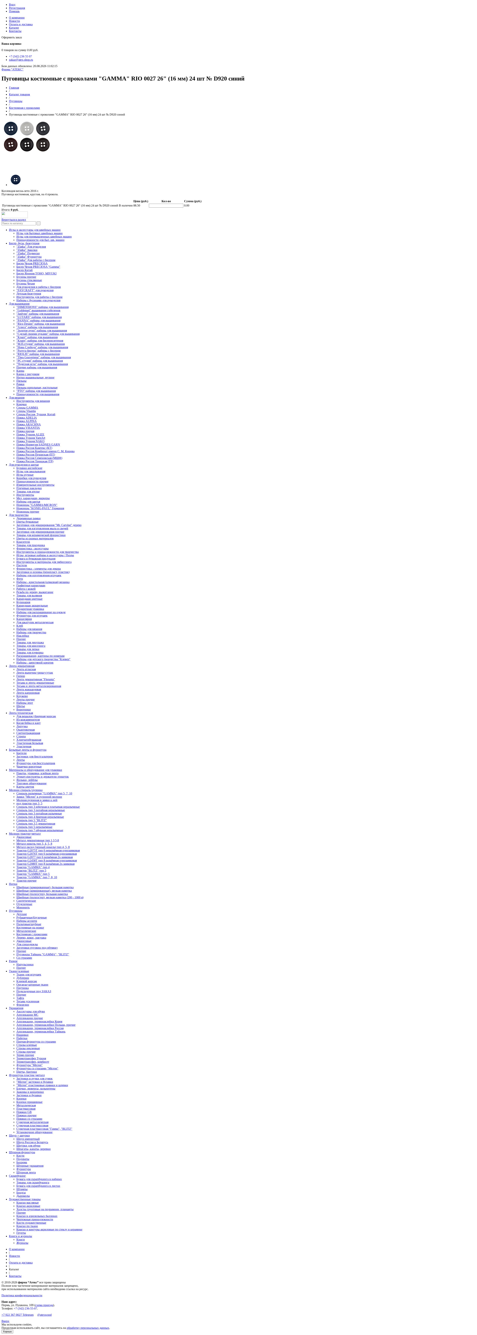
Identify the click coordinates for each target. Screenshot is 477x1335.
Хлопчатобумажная (28, 739)
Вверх (5, 1321)
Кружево (22, 696)
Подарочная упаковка (30, 608)
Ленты (20, 759)
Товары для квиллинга (30, 645)
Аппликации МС (27, 1014)
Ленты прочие (25, 699)
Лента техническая (21, 712)
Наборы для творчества (31, 632)
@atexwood (44, 1314)
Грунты (21, 1232)
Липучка (22, 726)
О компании (17, 17)
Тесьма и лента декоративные (35, 682)
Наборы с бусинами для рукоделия (38, 300)
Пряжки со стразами (29, 1118)
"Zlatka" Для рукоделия (31, 246)
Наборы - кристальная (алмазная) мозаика (43, 582)
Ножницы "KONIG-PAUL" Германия (40, 508)
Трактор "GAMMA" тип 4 (33, 867)
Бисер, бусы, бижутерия (24, 243)
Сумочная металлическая (32, 1122)
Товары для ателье (28, 491)
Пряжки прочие (26, 1115)
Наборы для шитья (28, 501)
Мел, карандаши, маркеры (33, 498)
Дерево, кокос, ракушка (31, 937)
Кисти (20, 1155)
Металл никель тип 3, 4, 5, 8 (34, 843)
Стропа (21, 736)
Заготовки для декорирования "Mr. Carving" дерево (48, 525)
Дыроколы (23, 1195)
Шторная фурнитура (22, 1152)
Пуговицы (15, 101)
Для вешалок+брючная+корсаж (36, 716)
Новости (14, 21)
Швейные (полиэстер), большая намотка (42, 894)
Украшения (16, 1008)
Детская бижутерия (28, 293)
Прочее (21, 639)
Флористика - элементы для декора (38, 568)
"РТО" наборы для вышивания (36, 390)
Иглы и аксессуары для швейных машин (35, 229)
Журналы (22, 1242)
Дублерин (22, 977)
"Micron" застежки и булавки (34, 1081)
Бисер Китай (24, 270)
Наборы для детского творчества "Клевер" (43, 659)
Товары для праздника (30, 545)
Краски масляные (27, 1202)
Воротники (23, 709)
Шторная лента (26, 1172)
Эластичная (23, 746)
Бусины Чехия (25, 283)
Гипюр (20, 676)
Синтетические (26, 900)
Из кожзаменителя (28, 719)
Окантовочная (25, 729)
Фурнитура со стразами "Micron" (37, 1068)
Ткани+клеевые (19, 971)
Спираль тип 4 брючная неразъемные (40, 816)
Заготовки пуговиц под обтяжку (37, 947)
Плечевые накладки (29, 488)
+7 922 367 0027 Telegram (17, 1314)
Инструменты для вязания (33, 401)
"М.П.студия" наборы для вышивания (40, 343)
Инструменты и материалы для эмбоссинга (44, 562)
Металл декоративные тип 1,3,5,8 (37, 840)
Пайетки (21, 1038)
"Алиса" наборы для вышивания (37, 327)
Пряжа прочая (25, 431)
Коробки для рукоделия (31, 478)
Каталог (14, 27)
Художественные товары (25, 1199)
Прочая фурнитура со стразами (36, 1041)
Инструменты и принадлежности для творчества (47, 551)
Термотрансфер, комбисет (32, 1061)
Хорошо (7, 1331)
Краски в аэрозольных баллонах (36, 1216)
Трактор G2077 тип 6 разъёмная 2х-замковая (44, 857)
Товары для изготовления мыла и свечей (42, 528)
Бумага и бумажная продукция (35, 558)
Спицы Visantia (26, 411)
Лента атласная (26, 669)
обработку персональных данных (88, 1327)
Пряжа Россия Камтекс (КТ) (34, 447)
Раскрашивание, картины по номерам (40, 655)
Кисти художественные (31, 1222)
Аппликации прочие (29, 1018)
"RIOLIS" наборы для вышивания (38, 354)
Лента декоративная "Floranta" (35, 679)
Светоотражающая (28, 733)
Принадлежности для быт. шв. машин (40, 240)
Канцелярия (24, 619)
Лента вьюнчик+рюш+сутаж (34, 672)
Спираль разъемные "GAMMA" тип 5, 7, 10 (44, 793)
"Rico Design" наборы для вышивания (40, 323)
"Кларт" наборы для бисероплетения (39, 340)
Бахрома (21, 1162)
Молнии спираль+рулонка (25, 790)
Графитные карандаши (30, 585)
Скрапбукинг (17, 1175)
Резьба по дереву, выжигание (34, 592)
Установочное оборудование (34, 1132)
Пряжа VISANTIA (28, 427)
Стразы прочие (26, 1051)
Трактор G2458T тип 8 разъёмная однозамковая (46, 860)
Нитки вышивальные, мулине (35, 377)
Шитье (20, 706)
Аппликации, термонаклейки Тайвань (40, 1031)
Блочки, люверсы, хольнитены (35, 1088)
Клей (19, 625)
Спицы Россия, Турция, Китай (35, 414)
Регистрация (17, 8)
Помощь (14, 11)
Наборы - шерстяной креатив (34, 662)
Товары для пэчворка (29, 652)
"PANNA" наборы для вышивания (38, 320)
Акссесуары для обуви (30, 1011)
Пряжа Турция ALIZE (30, 434)
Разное (13, 961)
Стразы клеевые (26, 1045)
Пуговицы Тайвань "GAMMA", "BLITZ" (42, 954)
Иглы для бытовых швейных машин (39, 233)
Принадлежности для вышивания (37, 394)
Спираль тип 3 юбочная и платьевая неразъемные (48, 806)
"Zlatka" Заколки (26, 250)
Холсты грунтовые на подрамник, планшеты (45, 1209)
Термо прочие (25, 1055)
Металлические (26, 930)
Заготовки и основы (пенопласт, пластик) (43, 572)
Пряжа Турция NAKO (30, 441)
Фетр (19, 578)
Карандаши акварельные (32, 605)
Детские (21, 914)
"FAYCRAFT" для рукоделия (34, 290)
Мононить (23, 907)
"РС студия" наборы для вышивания (39, 360)
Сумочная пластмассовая (32, 1125)
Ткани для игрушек (28, 974)
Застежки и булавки (29, 1095)
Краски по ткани (27, 1226)
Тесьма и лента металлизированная (38, 686)
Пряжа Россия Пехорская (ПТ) (35, 454)
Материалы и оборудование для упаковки (35, 769)
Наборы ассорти (26, 920)
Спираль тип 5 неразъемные (34, 827)
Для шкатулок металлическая (34, 622)
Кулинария (23, 602)
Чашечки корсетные (29, 766)
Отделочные (24, 904)
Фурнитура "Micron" (29, 1065)
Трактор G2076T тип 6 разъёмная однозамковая (46, 853)
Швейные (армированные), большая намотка (45, 887)
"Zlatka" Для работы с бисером (35, 260)
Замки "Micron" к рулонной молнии (39, 796)
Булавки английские (29, 468)
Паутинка (22, 988)
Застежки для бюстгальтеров (34, 756)
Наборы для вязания (29, 629)
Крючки (21, 404)
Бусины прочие (26, 276)
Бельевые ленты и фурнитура (27, 749)
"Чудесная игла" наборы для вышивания (42, 364)
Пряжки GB (24, 1112)
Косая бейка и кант (28, 723)
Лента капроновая (28, 692)
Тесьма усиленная (27, 1001)
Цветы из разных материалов (35, 538)
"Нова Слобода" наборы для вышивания (42, 347)
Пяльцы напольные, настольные (37, 387)
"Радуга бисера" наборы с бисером (38, 350)
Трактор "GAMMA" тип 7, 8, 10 (36, 877)
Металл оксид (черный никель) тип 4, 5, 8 (43, 847)
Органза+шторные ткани (32, 984)
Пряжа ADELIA (26, 417)
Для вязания (16, 397)
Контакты (15, 31)
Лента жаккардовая (28, 689)
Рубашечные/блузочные (31, 917)
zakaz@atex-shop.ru (21, 59)
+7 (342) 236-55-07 (25, 1308)
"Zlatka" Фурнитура (29, 256)
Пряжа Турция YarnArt (30, 437)
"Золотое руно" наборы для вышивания (41, 330)
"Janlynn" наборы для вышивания (37, 313)
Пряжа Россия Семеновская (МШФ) (39, 458)
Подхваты (22, 1159)
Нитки (13, 884)
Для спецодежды (27, 944)
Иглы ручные (25, 474)
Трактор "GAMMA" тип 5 (33, 873)
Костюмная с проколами (24, 107)
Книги (20, 1239)
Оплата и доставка (21, 24)
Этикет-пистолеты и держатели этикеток (42, 776)
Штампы (22, 1189)
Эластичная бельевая (29, 743)
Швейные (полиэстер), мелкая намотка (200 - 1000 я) (49, 897)
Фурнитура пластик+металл (27, 1075)
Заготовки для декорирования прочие (40, 531)
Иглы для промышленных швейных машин (44, 236)
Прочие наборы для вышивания (36, 367)
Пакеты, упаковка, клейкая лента (37, 773)
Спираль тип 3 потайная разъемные (39, 813)
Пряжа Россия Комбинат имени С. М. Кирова (45, 451)
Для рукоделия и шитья (24, 464)
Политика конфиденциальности (21, 1295)
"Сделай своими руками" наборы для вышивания (48, 333)
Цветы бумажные (27, 521)
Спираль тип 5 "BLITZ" (31, 820)
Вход (12, 4)
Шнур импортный (28, 1138)
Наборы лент (24, 702)
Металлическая (26, 1105)
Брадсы (21, 1192)
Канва (20, 370)
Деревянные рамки (28, 518)
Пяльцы (21, 380)
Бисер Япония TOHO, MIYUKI (36, 273)
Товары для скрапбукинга (32, 1182)
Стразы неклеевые (28, 1048)
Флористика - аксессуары (32, 548)
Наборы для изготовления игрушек (38, 575)
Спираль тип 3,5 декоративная (35, 823)
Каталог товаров (19, 94)
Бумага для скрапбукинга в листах (38, 1185)
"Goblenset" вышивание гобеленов (38, 310)
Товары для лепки (27, 649)
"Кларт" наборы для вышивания (37, 337)
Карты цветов (25, 786)
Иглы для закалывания (30, 471)
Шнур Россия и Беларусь (32, 1142)
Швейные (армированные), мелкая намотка (44, 890)
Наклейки (22, 635)
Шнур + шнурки (19, 1135)
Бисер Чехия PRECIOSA (32, 263)
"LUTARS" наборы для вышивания (39, 317)
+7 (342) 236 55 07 (20, 56)
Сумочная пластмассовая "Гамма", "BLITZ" (44, 1128)
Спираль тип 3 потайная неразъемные (40, 810)
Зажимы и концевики (30, 1091)
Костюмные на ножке (30, 927)
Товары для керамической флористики (41, 535)
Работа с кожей (26, 588)
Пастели (21, 565)
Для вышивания (19, 303)
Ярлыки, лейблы (27, 780)
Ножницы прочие (27, 511)
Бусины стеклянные (29, 280)
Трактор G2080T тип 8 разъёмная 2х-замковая (45, 863)
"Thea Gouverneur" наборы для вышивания (43, 357)
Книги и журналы (20, 1236)
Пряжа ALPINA (26, 421)
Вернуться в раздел (13, 219)
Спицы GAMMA (27, 407)
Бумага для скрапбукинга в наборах (39, 1179)
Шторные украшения (29, 1165)
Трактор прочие (26, 880)
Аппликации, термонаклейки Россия (40, 1028)
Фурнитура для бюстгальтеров (35, 763)
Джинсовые (23, 837)
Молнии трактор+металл (25, 833)
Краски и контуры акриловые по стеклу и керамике (49, 1229)
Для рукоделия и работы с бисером (38, 286)
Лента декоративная (21, 666)
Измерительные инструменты (35, 484)
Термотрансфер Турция (31, 1058)
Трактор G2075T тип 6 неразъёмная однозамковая (48, 850)
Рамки (20, 384)
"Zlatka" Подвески (28, 253)
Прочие (21, 951)
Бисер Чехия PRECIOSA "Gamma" (38, 266)
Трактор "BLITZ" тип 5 (31, 870)
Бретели (21, 753)
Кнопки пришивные (29, 1102)
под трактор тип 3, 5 (29, 803)
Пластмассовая (25, 1108)
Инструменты (25, 494)
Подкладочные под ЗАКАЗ (33, 991)
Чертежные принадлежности (34, 1219)
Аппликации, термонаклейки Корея (39, 1021)
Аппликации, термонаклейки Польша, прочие (45, 1024)
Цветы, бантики (26, 1071)
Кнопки (21, 1098)
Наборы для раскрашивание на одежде (41, 612)
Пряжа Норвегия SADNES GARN (38, 444)
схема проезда (44, 1305)
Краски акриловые (28, 1206)
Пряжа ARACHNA (28, 424)
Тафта (20, 998)
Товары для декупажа (30, 642)
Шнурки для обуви (28, 1145)
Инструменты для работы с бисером (39, 297)
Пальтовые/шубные (28, 924)
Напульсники (25, 964)
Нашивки (22, 1034)
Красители (23, 541)
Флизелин (22, 1004)
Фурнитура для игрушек (32, 615)
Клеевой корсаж (26, 981)
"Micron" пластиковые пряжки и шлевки (42, 1085)
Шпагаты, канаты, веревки (33, 1149)
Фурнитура (23, 1169)
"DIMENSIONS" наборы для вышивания (42, 307)
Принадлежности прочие (32, 481)
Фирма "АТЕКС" (12, 69)
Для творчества (19, 515)
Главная (14, 87)
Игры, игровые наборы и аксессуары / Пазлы (45, 555)
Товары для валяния (29, 595)
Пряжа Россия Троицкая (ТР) (34, 461)
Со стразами (24, 957)
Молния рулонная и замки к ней (36, 800)
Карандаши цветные (29, 598)
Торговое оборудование (31, 783)
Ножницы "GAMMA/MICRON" (36, 504)
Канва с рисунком (27, 374)
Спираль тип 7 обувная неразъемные (39, 830)
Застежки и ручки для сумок (34, 1078)
